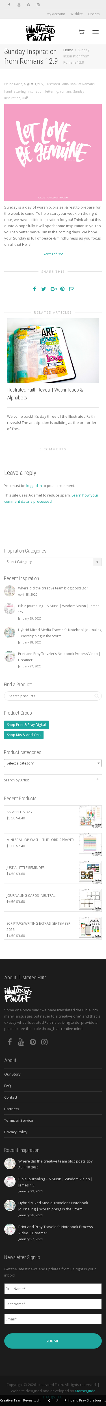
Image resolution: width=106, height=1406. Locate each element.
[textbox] (52, 763)
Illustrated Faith (56, 84)
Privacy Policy (15, 1131)
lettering (51, 91)
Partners (11, 1108)
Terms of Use (53, 254)
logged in (34, 485)
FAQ (7, 1085)
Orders (93, 14)
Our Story (12, 1074)
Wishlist (76, 14)
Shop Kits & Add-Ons (23, 734)
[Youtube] (18, 4)
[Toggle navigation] (95, 32)
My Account (56, 14)
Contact (10, 1097)
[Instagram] (38, 4)
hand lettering (15, 91)
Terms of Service (18, 1120)
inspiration (35, 91)
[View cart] (81, 31)
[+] (53, 350)
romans (66, 91)
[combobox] (53, 763)
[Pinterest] (28, 4)
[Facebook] (9, 4)
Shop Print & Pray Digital (26, 724)
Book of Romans (82, 84)
